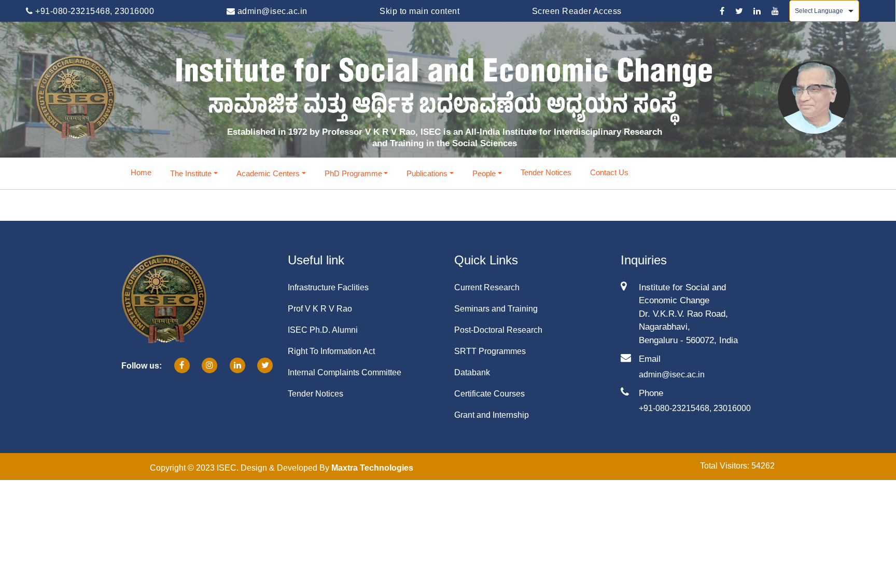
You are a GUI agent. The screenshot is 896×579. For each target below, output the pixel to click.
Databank (472, 372)
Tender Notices (546, 172)
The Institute (191, 173)
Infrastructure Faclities (328, 287)
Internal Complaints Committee (344, 372)
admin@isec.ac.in (271, 11)
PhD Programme (353, 173)
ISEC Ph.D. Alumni (323, 330)
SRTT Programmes (490, 351)
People (484, 173)
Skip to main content (419, 11)
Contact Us (609, 172)
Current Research (487, 287)
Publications (427, 173)
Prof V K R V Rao (320, 308)
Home (141, 172)
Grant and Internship (491, 415)
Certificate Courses (489, 393)
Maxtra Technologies (372, 467)
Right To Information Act (331, 351)
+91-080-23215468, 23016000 (93, 11)
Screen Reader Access (577, 11)
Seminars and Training (496, 308)
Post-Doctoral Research (498, 330)
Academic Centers (268, 173)
